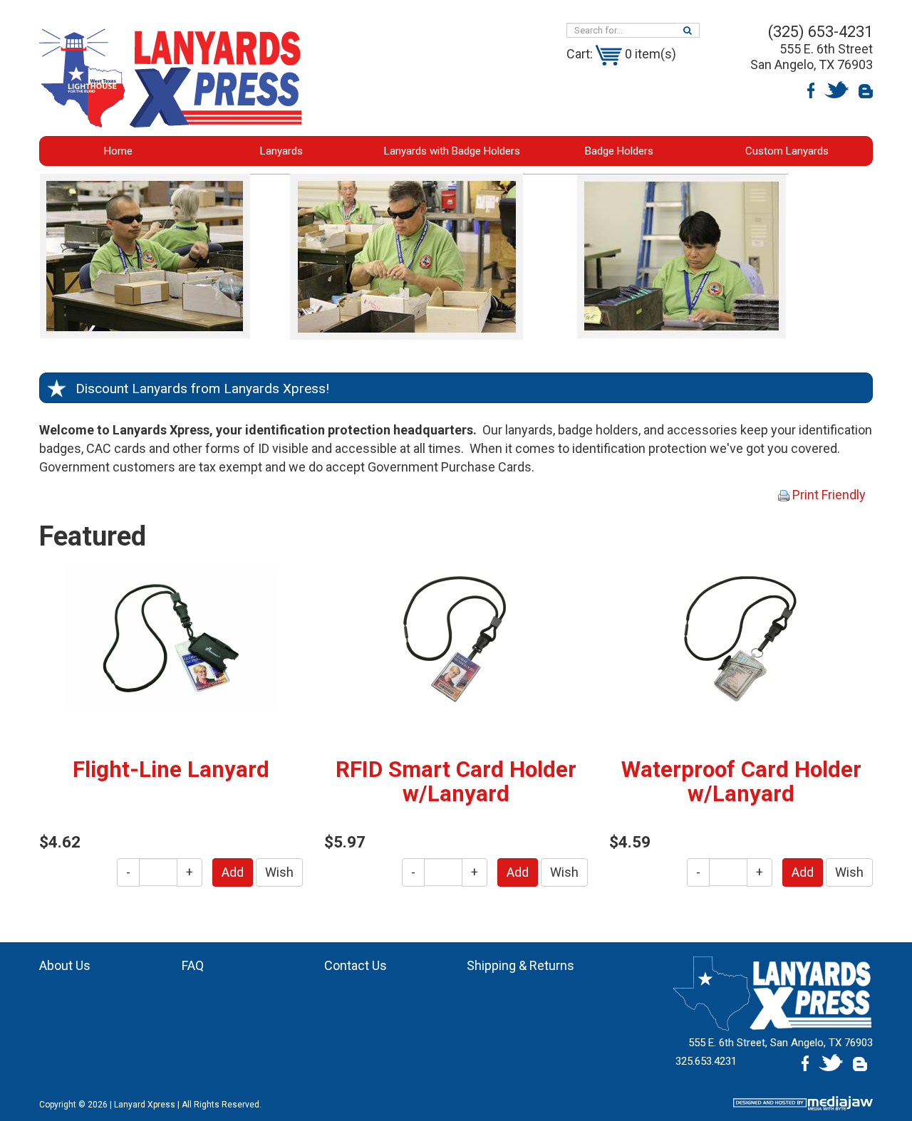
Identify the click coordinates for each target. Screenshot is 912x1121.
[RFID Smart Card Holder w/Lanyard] (456, 637)
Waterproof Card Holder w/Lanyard (741, 781)
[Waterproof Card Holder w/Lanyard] (741, 637)
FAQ (193, 965)
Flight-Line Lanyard (171, 769)
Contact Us (355, 965)
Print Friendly (827, 494)
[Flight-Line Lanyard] (171, 637)
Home (118, 151)
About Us (64, 965)
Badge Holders (619, 151)
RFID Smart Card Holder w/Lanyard (456, 781)
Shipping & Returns (520, 965)
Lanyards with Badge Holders (452, 151)
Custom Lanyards (787, 151)
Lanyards (281, 151)
